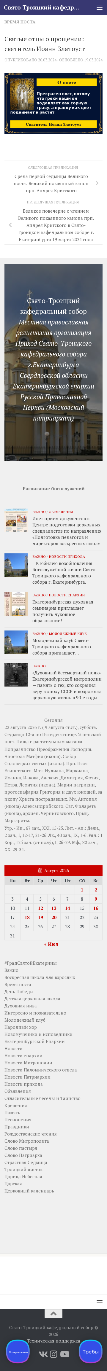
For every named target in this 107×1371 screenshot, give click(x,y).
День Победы (19, 991)
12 (40, 908)
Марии (64, 785)
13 (53, 908)
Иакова (31, 778)
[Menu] (99, 7)
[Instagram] (53, 1354)
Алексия (50, 778)
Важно (39, 511)
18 (27, 917)
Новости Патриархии (27, 1077)
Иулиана (54, 770)
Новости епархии (67, 595)
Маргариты (16, 820)
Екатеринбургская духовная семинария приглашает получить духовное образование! (62, 611)
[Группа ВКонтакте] (43, 1354)
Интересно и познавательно (35, 1013)
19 (40, 917)
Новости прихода (67, 556)
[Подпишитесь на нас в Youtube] (64, 1354)
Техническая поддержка (53, 1341)
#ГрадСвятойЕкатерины (30, 963)
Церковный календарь (29, 1191)
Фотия (92, 778)
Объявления (61, 511)
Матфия (34, 756)
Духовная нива (20, 1006)
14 (67, 908)
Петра (10, 785)
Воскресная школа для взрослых (39, 977)
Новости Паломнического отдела (40, 1070)
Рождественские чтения (30, 1134)
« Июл (51, 944)
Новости (13, 1048)
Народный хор (20, 1027)
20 (53, 917)
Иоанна (12, 778)
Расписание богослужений (54, 488)
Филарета (85, 806)
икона (52, 756)
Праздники (16, 1127)
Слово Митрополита (26, 1141)
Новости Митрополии (28, 1063)
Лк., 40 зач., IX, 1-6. (67, 835)
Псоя (82, 763)
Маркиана (77, 770)
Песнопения (18, 1119)
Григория (50, 792)
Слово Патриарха (23, 1155)
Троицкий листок (23, 1169)
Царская (13, 1184)
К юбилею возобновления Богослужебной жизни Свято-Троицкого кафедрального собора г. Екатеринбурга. (64, 572)
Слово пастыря (20, 1148)
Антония (87, 799)
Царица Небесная (23, 1176)
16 (95, 908)
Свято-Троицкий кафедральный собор (42, 7)
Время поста (19, 22)
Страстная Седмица (25, 1162)
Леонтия (28, 785)
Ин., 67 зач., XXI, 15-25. (40, 828)
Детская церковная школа (32, 998)
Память (12, 1112)
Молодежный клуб (68, 633)
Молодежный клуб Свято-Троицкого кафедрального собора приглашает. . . (61, 646)
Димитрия (72, 778)
